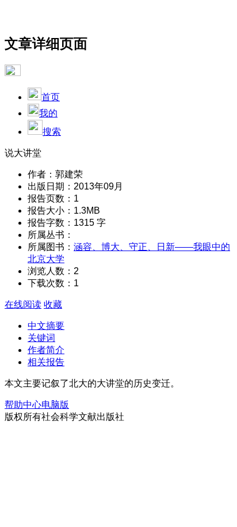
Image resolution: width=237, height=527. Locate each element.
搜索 (52, 132)
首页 (50, 97)
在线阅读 (23, 304)
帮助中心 (23, 405)
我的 (48, 113)
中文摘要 (46, 326)
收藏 (53, 304)
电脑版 (55, 405)
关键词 (41, 338)
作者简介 (46, 350)
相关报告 (46, 362)
